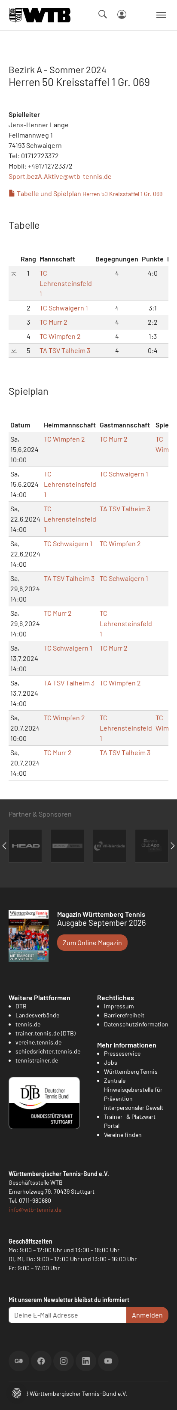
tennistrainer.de (36, 1060)
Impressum (119, 1006)
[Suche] (102, 14)
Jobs (110, 1062)
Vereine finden (123, 1134)
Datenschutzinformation (136, 1024)
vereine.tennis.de (38, 1042)
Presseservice (122, 1053)
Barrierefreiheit (124, 1015)
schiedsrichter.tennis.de (47, 1051)
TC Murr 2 (53, 322)
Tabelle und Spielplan (88, 193)
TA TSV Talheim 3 (65, 350)
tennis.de (27, 1024)
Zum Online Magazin (92, 942)
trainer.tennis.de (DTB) (45, 1033)
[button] (17, 1392)
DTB (21, 1006)
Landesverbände (37, 1015)
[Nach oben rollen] (160, 1393)
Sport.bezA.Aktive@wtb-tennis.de (60, 176)
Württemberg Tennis (131, 1071)
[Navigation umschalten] (161, 15)
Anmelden (147, 1315)
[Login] (121, 14)
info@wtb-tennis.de (35, 1209)
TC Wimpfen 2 (60, 336)
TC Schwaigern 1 (64, 308)
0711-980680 (35, 1200)
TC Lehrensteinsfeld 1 (66, 283)
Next (172, 846)
